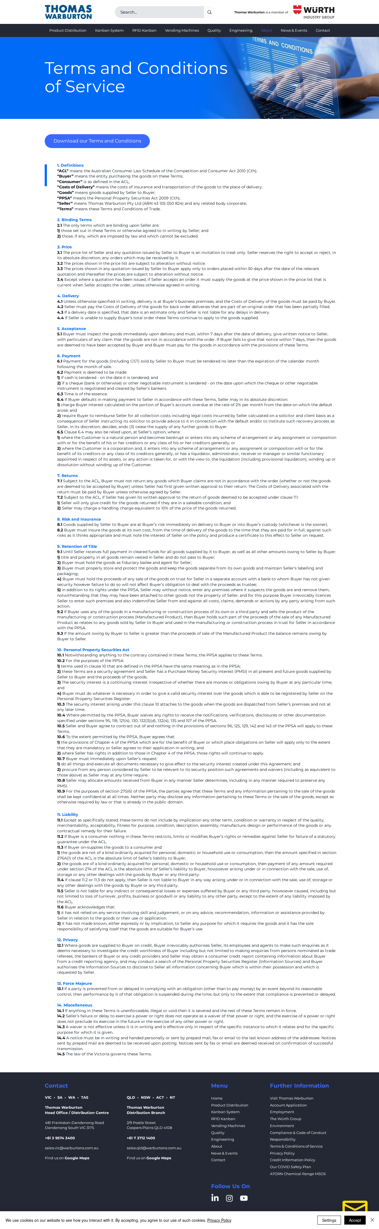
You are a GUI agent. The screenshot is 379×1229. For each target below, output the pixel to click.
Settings (329, 1220)
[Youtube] (243, 1198)
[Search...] (209, 12)
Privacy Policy (219, 1220)
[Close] (372, 1220)
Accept (355, 1220)
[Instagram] (229, 1198)
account (183, 404)
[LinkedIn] (215, 1198)
